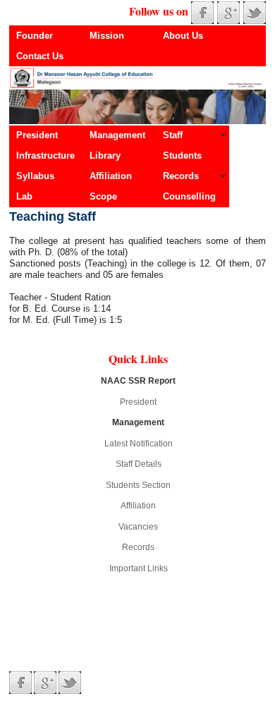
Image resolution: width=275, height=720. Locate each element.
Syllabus (35, 176)
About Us (183, 35)
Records (181, 176)
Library (105, 155)
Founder (34, 35)
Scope (103, 196)
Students (182, 155)
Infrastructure (45, 155)
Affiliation (111, 176)
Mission (107, 35)
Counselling (189, 196)
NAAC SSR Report (138, 381)
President (37, 135)
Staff (173, 135)
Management (117, 135)
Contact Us (39, 56)
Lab (24, 196)
